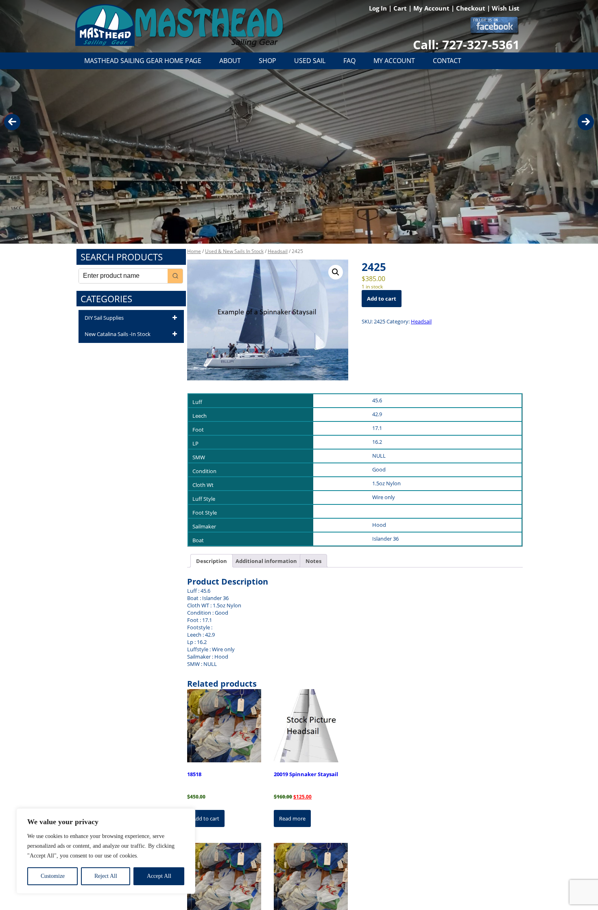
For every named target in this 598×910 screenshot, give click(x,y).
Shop (267, 60)
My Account (432, 8)
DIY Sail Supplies (104, 317)
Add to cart (381, 298)
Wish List (505, 8)
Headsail (278, 251)
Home (194, 251)
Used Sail (309, 60)
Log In (378, 8)
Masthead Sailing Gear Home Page (142, 60)
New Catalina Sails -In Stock (118, 334)
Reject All (105, 876)
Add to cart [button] (205, 818)
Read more (292, 818)
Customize (53, 876)
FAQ (349, 60)
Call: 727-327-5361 (466, 44)
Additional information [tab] (266, 561)
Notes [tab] (313, 561)
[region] (105, 851)
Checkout (471, 8)
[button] (335, 272)
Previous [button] (12, 122)
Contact (447, 60)
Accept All (159, 876)
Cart (400, 8)
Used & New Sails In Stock (234, 251)
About (230, 60)
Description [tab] (211, 561)
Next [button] (586, 122)
